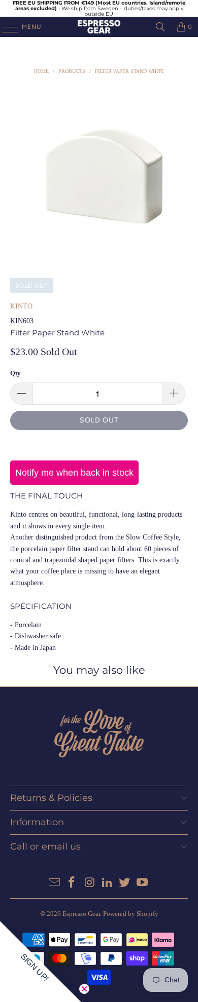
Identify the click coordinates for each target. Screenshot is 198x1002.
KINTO (21, 306)
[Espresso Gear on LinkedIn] (107, 883)
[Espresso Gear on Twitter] (125, 883)
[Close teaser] (84, 989)
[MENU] (5, 27)
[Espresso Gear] (99, 27)
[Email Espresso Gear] (54, 883)
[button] (40, 961)
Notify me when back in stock (74, 473)
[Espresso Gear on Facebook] (72, 883)
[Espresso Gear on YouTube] (142, 883)
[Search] (160, 27)
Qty (15, 373)
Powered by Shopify (130, 913)
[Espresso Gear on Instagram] (89, 883)
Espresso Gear (81, 913)
